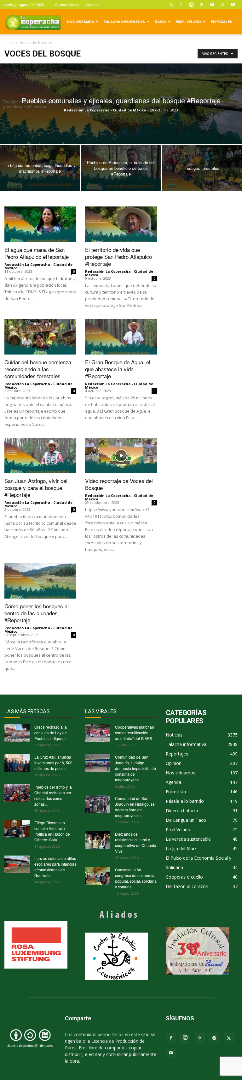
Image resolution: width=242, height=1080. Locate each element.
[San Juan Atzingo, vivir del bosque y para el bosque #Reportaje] (40, 456)
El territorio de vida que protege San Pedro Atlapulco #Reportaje (118, 256)
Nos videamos (80, 21)
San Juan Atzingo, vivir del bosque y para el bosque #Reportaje (35, 487)
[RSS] (201, 4)
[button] (171, 4)
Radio (160, 21)
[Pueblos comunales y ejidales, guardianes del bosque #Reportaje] (121, 103)
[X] (222, 4)
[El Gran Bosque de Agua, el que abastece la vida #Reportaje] (121, 337)
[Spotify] (212, 4)
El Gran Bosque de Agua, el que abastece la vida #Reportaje (117, 369)
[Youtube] (233, 4)
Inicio (9, 42)
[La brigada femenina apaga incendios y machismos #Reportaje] (40, 168)
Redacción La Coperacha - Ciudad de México (105, 110)
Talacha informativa (124, 21)
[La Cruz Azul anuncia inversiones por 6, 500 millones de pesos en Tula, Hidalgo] (17, 763)
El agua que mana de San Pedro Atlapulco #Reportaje (36, 253)
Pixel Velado (188, 21)
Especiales (221, 21)
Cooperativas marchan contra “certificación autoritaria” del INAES (134, 732)
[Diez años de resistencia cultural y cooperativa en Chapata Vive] (97, 840)
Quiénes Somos (67, 4)
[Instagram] (191, 4)
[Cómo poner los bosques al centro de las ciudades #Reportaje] (40, 581)
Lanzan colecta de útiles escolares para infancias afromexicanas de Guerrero (55, 867)
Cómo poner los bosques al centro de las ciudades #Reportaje (36, 613)
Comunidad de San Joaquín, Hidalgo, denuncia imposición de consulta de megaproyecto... (135, 768)
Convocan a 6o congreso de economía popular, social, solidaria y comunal (136, 878)
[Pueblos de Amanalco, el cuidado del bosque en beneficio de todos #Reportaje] (121, 168)
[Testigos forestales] (202, 168)
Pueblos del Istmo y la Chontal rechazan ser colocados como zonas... (53, 795)
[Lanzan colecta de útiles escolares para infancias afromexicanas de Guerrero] (17, 864)
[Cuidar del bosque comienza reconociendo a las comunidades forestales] (40, 337)
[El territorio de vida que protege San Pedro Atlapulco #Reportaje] (121, 224)
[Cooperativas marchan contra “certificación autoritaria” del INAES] (97, 733)
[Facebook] (181, 4)
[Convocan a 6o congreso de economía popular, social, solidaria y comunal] (97, 876)
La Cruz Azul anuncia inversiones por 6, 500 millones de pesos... (53, 762)
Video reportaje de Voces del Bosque (119, 484)
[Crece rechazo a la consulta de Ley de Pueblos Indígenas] (17, 733)
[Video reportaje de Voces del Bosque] (121, 456)
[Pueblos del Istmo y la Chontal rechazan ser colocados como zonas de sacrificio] (17, 793)
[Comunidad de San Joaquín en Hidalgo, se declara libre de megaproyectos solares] (97, 804)
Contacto (92, 4)
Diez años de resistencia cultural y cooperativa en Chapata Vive (135, 842)
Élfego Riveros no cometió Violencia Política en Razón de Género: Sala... (52, 831)
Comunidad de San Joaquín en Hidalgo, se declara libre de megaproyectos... (135, 807)
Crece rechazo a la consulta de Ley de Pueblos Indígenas (50, 732)
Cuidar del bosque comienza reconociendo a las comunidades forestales (37, 369)
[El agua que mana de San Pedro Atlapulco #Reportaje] (40, 224)
